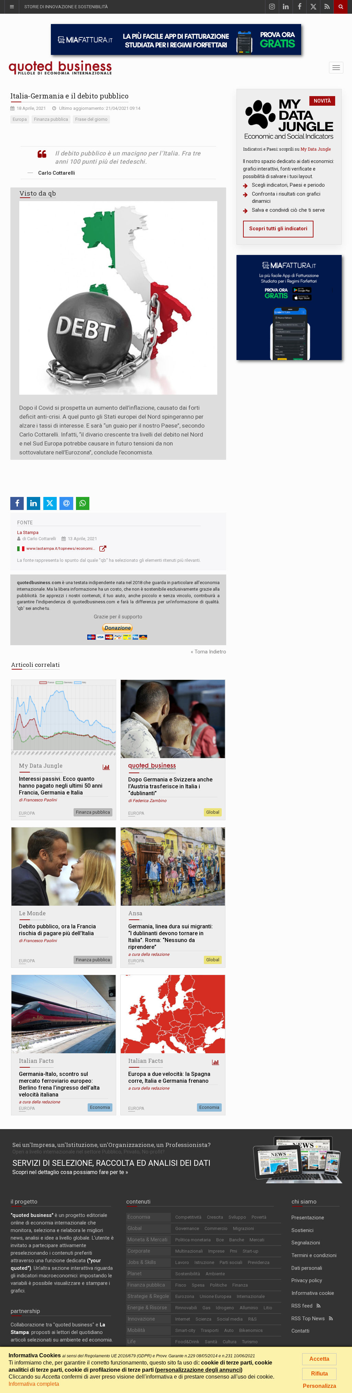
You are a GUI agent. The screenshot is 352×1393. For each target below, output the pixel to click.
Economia (100, 1107)
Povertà (259, 1217)
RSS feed (304, 1306)
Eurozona (184, 1296)
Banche (236, 1239)
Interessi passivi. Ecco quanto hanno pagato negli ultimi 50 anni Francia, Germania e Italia (60, 786)
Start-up (250, 1251)
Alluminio (249, 1307)
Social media (230, 1319)
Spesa (198, 1285)
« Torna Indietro (208, 652)
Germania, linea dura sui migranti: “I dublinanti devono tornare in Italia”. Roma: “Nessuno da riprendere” (170, 936)
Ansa (135, 913)
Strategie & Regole (148, 1296)
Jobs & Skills (142, 1262)
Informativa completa (34, 1384)
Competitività (188, 1217)
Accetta (319, 1359)
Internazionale (251, 1296)
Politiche (218, 1285)
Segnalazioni (306, 1243)
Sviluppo (237, 1217)
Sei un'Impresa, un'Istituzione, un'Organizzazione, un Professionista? (111, 1145)
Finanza (240, 1285)
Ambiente (215, 1273)
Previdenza (259, 1262)
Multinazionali (189, 1251)
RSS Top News (310, 1319)
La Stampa (27, 532)
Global (212, 812)
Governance (187, 1228)
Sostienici (303, 1230)
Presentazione (308, 1218)
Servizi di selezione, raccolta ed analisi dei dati (111, 1163)
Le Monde (32, 913)
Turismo (250, 1341)
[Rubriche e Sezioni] (11, 7)
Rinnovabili (186, 1307)
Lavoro (182, 1262)
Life (132, 1342)
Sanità (211, 1341)
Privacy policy (307, 1281)
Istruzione (204, 1262)
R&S (252, 1319)
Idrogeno (225, 1307)
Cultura (229, 1341)
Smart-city (185, 1330)
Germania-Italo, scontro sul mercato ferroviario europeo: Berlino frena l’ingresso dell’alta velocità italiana (59, 1084)
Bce (220, 1239)
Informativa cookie (313, 1293)
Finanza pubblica (93, 812)
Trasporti (210, 1330)
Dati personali (307, 1268)
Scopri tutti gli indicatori (278, 229)
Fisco (180, 1285)
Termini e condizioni (314, 1255)
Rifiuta (319, 1374)
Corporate (139, 1251)
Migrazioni (243, 1228)
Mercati (257, 1239)
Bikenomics (251, 1330)
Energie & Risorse (147, 1308)
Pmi (233, 1251)
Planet (135, 1274)
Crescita (215, 1217)
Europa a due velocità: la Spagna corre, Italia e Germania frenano (169, 1077)
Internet (182, 1319)
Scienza (203, 1319)
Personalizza (319, 1386)
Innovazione (141, 1319)
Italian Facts (36, 1060)
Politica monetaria (193, 1239)
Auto (229, 1330)
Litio (268, 1307)
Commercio (216, 1228)
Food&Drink (187, 1341)
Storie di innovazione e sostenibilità (66, 6)
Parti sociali (231, 1262)
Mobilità (136, 1330)
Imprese (216, 1251)
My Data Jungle (41, 765)
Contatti (300, 1331)
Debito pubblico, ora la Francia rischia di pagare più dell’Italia (57, 930)
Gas (206, 1307)
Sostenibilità (187, 1273)
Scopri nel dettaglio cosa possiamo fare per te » (70, 1172)
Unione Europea (215, 1296)
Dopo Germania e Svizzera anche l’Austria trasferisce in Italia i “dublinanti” (170, 786)
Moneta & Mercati (147, 1240)
